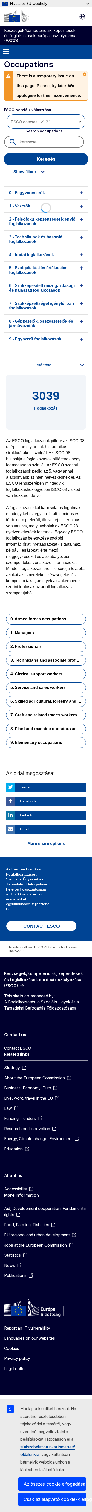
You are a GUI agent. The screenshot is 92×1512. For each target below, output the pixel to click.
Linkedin (27, 815)
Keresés (46, 159)
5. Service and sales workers (38, 687)
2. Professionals (26, 646)
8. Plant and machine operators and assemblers (48, 729)
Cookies (11, 1348)
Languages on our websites (29, 1338)
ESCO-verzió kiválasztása (28, 110)
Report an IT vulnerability (27, 1328)
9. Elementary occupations (36, 742)
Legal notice (15, 1368)
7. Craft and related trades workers (43, 715)
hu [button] (82, 16)
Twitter (25, 787)
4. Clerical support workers (36, 674)
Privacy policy (17, 1358)
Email (24, 829)
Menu (6, 52)
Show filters (24, 172)
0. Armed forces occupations (38, 619)
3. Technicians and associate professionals (48, 660)
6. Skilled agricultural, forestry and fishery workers (48, 701)
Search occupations (44, 131)
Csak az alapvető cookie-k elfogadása (55, 1499)
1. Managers (22, 633)
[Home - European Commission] (16, 16)
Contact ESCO (17, 1048)
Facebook (28, 801)
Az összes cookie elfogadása (54, 1484)
